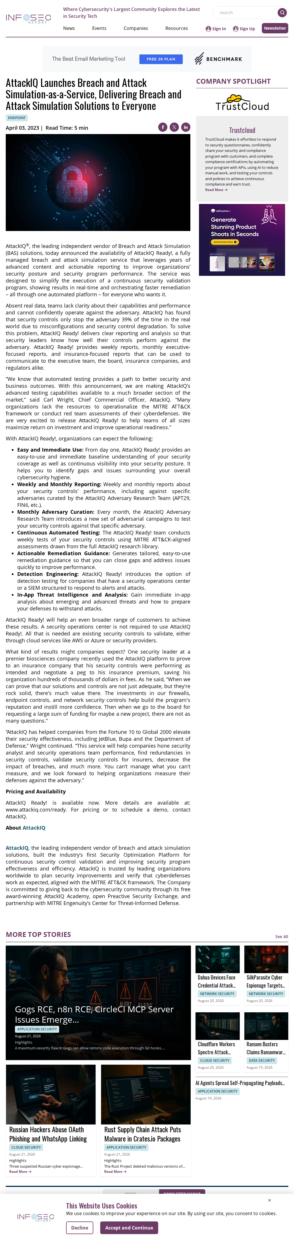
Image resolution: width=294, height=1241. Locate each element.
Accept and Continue (129, 1228)
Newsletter (275, 28)
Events (99, 28)
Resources (176, 28)
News (69, 28)
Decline (79, 1228)
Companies (136, 28)
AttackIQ (34, 827)
